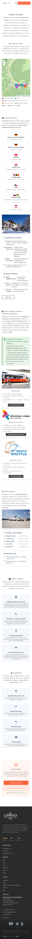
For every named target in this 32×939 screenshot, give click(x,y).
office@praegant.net (10, 912)
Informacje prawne (25, 930)
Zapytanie (5, 880)
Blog (4, 890)
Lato (4, 860)
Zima (4, 863)
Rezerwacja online (8, 853)
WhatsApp (22, 792)
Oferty (4, 873)
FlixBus (7, 425)
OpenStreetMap (26, 95)
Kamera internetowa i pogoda (11, 885)
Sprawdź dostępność (16, 783)
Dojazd (5, 887)
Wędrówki (6, 868)
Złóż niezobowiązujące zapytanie (16, 788)
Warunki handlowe (16, 932)
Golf (4, 865)
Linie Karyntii (8, 429)
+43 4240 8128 (12, 792)
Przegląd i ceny (7, 848)
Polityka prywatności (6, 932)
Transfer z (8, 463)
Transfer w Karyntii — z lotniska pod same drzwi (16, 562)
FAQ (4, 882)
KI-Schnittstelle (25, 932)
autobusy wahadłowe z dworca (17, 325)
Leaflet (19, 95)
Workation (6, 851)
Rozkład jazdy (20, 640)
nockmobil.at (21, 624)
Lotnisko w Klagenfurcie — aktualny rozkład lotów (16, 557)
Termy (4, 870)
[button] (6, 3)
